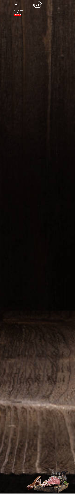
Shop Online (18, 14)
